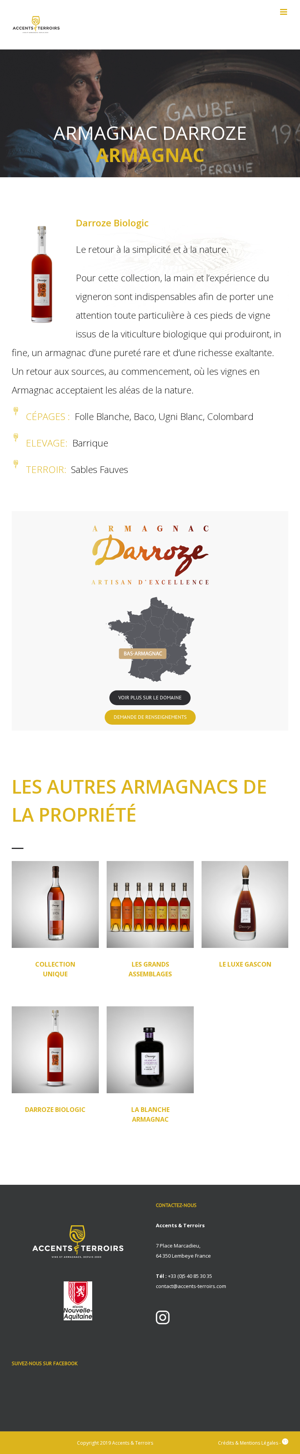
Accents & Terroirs (132, 1443)
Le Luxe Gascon (245, 964)
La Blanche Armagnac (150, 1114)
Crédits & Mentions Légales (248, 1443)
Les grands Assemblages (150, 969)
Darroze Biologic (55, 1109)
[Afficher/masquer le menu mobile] (284, 12)
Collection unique (55, 969)
